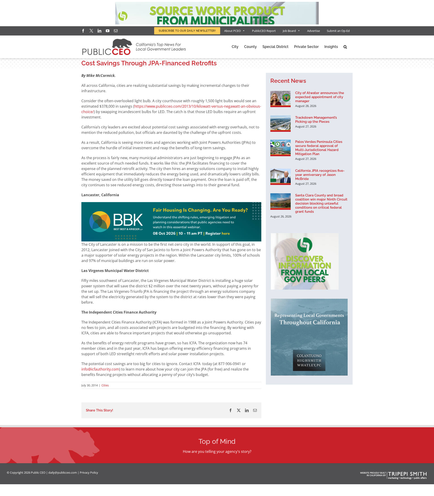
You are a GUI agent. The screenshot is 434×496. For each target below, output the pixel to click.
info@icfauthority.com (100, 369)
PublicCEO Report (264, 31)
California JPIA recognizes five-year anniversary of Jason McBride (319, 175)
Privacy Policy (89, 472)
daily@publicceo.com (62, 472)
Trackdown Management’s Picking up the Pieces (316, 120)
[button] (345, 46)
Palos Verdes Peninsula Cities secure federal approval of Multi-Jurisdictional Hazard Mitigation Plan (318, 148)
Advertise (313, 31)
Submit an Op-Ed (338, 31)
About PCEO (232, 31)
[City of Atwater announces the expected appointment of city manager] (280, 99)
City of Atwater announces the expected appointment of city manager (319, 97)
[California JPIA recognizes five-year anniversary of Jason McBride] (280, 177)
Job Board (289, 31)
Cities (105, 385)
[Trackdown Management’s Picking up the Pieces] (280, 124)
